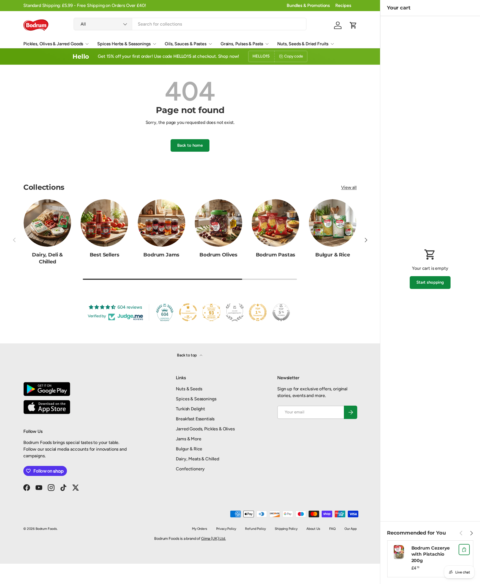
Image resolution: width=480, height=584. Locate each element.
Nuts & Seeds (189, 388)
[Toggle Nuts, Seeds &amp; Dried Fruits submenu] (332, 44)
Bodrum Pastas (276, 255)
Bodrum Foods (46, 529)
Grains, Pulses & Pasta (242, 43)
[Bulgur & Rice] (332, 223)
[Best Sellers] (104, 223)
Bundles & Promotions (308, 5)
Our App (350, 529)
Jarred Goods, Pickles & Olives (205, 428)
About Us (313, 529)
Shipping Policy (286, 529)
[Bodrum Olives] (218, 223)
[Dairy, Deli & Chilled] (47, 223)
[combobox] (190, 24)
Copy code (293, 56)
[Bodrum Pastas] (275, 223)
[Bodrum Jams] (161, 223)
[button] (353, 25)
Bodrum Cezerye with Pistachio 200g (430, 554)
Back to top (187, 355)
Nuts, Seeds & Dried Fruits (302, 43)
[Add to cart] (464, 549)
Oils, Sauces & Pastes (185, 43)
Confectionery (190, 468)
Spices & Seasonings (196, 398)
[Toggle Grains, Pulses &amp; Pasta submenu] (267, 44)
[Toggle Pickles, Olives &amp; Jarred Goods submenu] (87, 44)
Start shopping (430, 282)
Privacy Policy (226, 529)
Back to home (190, 145)
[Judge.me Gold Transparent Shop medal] (188, 312)
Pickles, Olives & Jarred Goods (53, 43)
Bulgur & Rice (332, 255)
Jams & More (188, 438)
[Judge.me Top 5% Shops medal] (281, 312)
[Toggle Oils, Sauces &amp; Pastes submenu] (210, 44)
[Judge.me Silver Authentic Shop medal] (235, 312)
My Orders (199, 529)
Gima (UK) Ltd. (213, 538)
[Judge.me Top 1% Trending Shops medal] (258, 312)
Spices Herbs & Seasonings (124, 43)
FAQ (332, 529)
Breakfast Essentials (195, 418)
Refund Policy (255, 529)
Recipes (343, 5)
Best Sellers (104, 255)
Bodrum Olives (218, 255)
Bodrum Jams (161, 255)
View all (349, 187)
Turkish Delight (190, 408)
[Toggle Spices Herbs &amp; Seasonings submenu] (154, 44)
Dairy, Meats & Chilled (197, 458)
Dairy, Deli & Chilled (47, 258)
